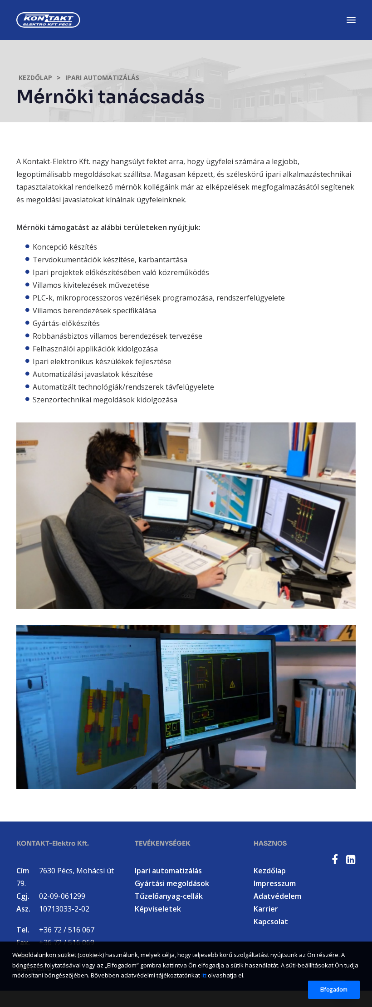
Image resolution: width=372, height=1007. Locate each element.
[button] (335, 862)
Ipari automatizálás (102, 77)
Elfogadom (334, 989)
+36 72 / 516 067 (66, 930)
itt (203, 975)
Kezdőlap (35, 77)
